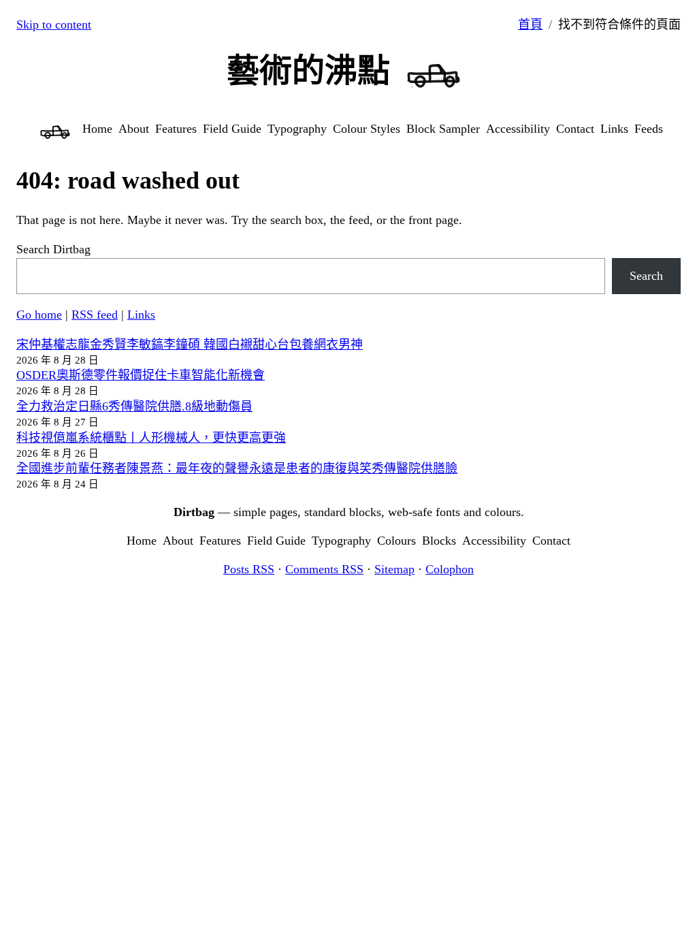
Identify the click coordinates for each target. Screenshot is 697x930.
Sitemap (394, 569)
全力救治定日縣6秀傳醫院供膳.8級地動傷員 (134, 406)
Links (141, 314)
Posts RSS (248, 569)
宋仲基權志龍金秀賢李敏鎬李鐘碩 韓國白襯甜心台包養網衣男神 (189, 344)
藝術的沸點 (308, 70)
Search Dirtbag (53, 249)
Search (646, 276)
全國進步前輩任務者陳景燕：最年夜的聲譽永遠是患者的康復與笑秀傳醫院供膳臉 (236, 468)
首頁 (530, 24)
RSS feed (94, 314)
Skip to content (53, 24)
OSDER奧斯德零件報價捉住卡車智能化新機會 (140, 375)
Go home (39, 314)
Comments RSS (324, 569)
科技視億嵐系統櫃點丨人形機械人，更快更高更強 (151, 438)
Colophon (449, 569)
